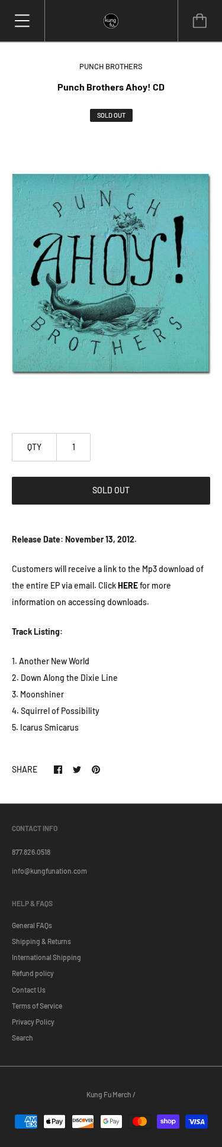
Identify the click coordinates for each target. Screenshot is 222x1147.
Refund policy (33, 973)
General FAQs (32, 925)
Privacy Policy (33, 1021)
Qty (34, 447)
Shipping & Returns (41, 941)
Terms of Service (37, 1005)
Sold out (111, 490)
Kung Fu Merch (108, 1094)
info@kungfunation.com (49, 871)
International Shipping (46, 957)
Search (22, 1037)
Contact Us (29, 990)
